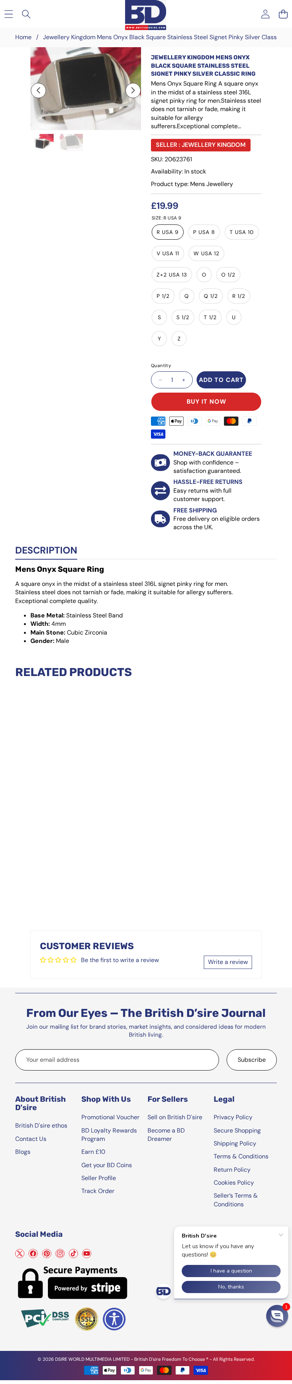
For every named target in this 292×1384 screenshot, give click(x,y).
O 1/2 (228, 274)
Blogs (22, 1152)
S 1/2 (182, 317)
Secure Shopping (237, 1130)
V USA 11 (168, 253)
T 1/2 (210, 317)
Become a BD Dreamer (166, 1134)
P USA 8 (204, 232)
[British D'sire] (145, 13)
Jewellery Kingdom (214, 145)
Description (46, 550)
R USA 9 (168, 232)
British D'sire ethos (41, 1125)
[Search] (26, 13)
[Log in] (265, 13)
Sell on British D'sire (175, 1117)
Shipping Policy (235, 1143)
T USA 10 (242, 232)
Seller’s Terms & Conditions (236, 1200)
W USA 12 (206, 253)
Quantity (161, 366)
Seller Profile (98, 1178)
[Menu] (8, 13)
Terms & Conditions (241, 1156)
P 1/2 (163, 296)
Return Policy (232, 1170)
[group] (42, 142)
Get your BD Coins (106, 1165)
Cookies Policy (234, 1183)
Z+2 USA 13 (172, 274)
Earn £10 (93, 1152)
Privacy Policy (233, 1117)
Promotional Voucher (110, 1117)
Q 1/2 (211, 296)
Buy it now (206, 402)
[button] (283, 13)
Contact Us (30, 1139)
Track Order (97, 1191)
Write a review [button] (228, 962)
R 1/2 (238, 296)
